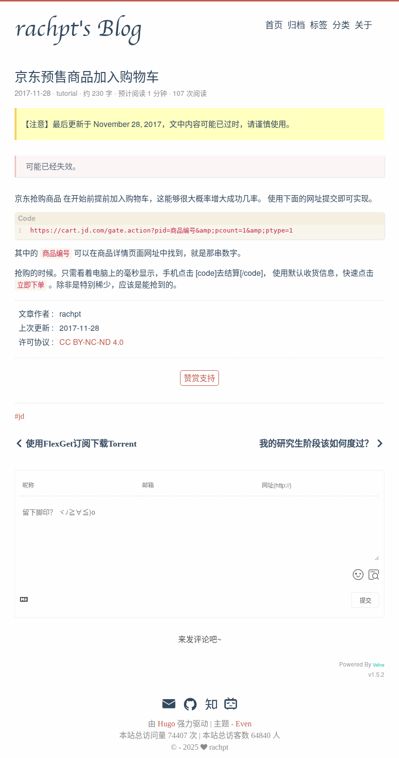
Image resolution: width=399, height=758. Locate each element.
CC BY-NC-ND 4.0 (91, 341)
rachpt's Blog (78, 28)
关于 (363, 25)
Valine (378, 665)
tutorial (66, 93)
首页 (274, 25)
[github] (190, 705)
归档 (296, 25)
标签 (318, 25)
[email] (169, 704)
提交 (365, 600)
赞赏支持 (199, 377)
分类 (341, 25)
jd (21, 416)
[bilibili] (230, 705)
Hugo (166, 724)
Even (244, 724)
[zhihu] (211, 705)
